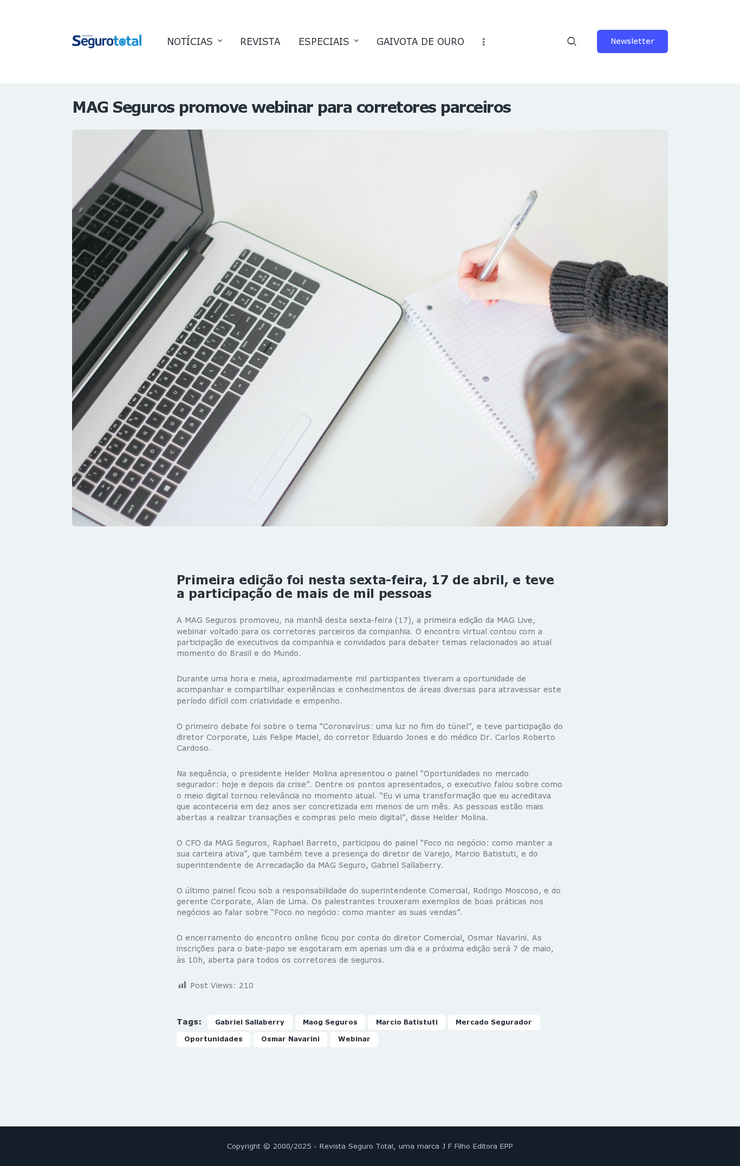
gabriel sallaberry (249, 1022)
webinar (354, 1039)
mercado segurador (494, 1022)
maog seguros (330, 1022)
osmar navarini (290, 1039)
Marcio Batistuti (407, 1022)
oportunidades (213, 1039)
